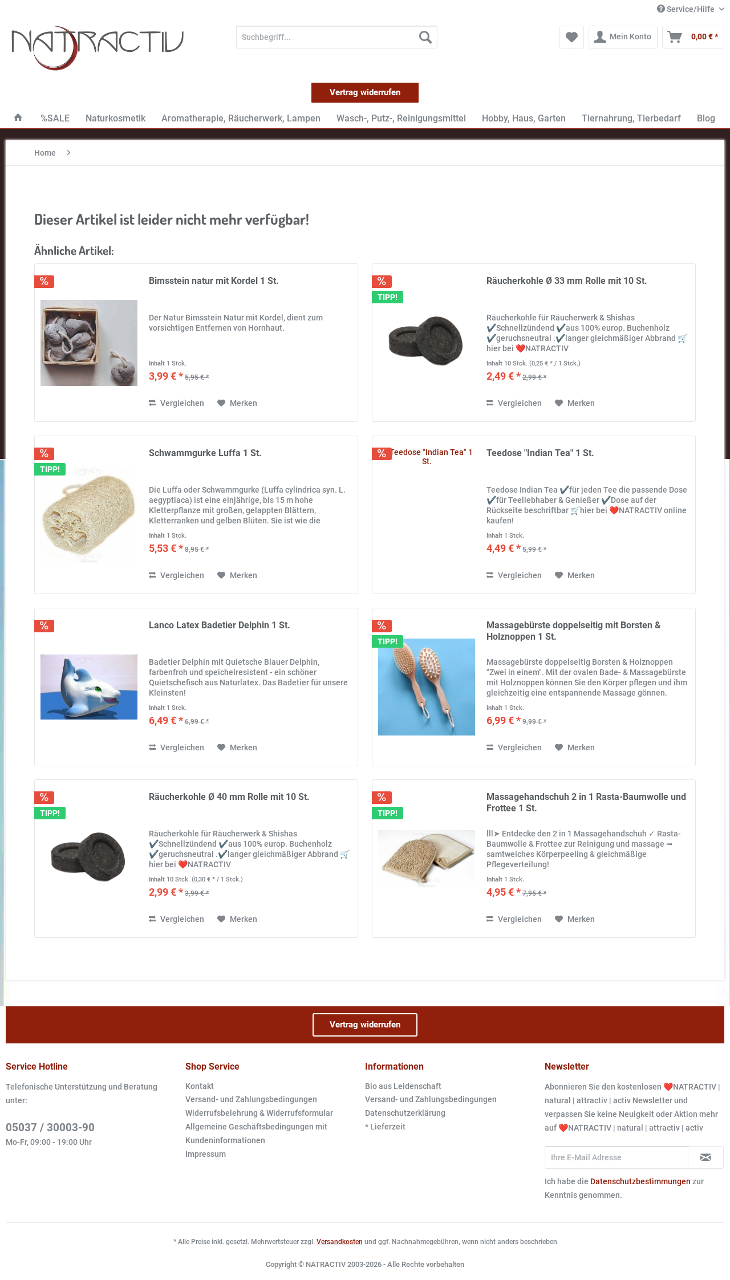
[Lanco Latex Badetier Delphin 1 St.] (88, 687)
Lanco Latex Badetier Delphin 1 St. (219, 625)
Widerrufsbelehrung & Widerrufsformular (259, 1113)
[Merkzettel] (571, 37)
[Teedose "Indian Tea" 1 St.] (426, 515)
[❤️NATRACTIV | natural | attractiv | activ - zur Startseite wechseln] (97, 48)
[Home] (18, 118)
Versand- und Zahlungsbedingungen (251, 1099)
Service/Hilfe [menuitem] (690, 9)
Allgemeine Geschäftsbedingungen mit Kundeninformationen (256, 1133)
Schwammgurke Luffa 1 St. (205, 453)
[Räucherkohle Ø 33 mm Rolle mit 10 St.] (426, 342)
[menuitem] (336, 37)
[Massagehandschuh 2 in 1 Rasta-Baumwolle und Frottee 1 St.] (426, 858)
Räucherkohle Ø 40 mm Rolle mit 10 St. (229, 796)
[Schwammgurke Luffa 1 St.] (88, 515)
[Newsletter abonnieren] (706, 1157)
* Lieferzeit (385, 1126)
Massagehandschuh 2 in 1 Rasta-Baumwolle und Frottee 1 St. (586, 802)
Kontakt (199, 1086)
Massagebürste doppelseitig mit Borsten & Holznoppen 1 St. (573, 631)
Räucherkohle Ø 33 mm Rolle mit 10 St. (566, 280)
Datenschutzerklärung (405, 1113)
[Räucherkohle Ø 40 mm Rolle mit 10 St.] (88, 858)
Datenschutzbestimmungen (640, 1181)
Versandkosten (340, 1242)
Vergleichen (181, 403)
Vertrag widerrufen (365, 92)
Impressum (205, 1154)
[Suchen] (425, 37)
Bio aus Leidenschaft (403, 1086)
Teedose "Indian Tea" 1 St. (540, 453)
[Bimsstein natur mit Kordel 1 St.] (88, 342)
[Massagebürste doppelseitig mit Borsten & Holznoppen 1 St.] (426, 687)
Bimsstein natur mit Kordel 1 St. (214, 280)
